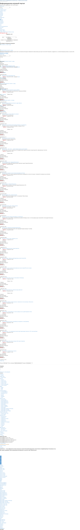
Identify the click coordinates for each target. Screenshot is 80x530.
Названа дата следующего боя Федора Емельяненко (11, 227)
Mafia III (1, 487)
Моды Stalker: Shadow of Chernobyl (6, 500)
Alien (1, 518)
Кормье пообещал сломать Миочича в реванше (10, 113)
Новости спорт (4, 53)
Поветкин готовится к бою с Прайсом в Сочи (10, 238)
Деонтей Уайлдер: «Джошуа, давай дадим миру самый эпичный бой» (14, 258)
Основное (1, 466)
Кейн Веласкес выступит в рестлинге (8, 138)
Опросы (1, 526)
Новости (1, 470)
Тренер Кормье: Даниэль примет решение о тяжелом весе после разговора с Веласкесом (17, 301)
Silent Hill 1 (2, 516)
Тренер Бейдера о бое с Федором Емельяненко (10, 162)
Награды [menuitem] (1, 14)
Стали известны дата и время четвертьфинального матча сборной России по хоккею (16, 268)
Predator (1, 517)
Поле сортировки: (11, 363)
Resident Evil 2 (2, 512)
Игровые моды (2, 490)
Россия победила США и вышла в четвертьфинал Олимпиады (13, 277)
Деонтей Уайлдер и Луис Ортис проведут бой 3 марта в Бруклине (13, 341)
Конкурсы (1, 523)
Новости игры (2, 472)
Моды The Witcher (3, 497)
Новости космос (3, 473)
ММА (1, 480)
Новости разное (3, 477)
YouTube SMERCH (3, 482)
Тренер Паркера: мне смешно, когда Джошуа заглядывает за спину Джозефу (15, 321)
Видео (1, 478)
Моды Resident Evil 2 (3, 493)
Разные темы (2, 469)
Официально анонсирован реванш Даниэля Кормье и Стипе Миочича (14, 124)
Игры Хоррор (2, 506)
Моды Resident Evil (3, 492)
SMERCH (4, 66)
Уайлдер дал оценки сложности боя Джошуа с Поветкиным (12, 216)
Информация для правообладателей (8, 75)
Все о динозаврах (3, 522)
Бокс (1, 481)
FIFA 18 (1, 486)
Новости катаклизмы (3, 476)
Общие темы (2, 468)
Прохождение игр (3, 485)
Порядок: (24, 363)
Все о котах (2, 521)
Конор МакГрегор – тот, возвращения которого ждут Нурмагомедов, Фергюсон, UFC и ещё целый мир (19, 331)
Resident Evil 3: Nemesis (4, 513)
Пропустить (2, 6)
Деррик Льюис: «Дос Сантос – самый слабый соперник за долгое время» (14, 148)
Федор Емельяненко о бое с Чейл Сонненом (10, 205)
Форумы (1, 465)
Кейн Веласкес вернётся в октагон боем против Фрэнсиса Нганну (13, 173)
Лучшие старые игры (3, 503)
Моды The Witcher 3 (3, 498)
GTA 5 (1, 489)
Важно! (18, 66)
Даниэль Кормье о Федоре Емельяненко (9, 183)
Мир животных (2, 519)
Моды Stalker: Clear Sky (4, 501)
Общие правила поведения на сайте (8, 65)
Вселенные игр (2, 507)
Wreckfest (1, 488)
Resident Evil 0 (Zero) (3, 510)
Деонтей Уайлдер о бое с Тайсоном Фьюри (9, 194)
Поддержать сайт (4, 33)
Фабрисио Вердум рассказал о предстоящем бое (10, 248)
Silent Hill (1, 515)
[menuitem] (3, 9)
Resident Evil (2, 509)
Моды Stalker (2, 499)
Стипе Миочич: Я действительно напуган (9, 350)
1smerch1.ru (2, 528)
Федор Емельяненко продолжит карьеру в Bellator (10, 89)
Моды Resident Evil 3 (3, 495)
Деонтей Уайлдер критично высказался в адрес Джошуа (12, 103)
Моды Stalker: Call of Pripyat (4, 502)
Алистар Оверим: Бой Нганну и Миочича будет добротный (12, 289)
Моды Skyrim (2, 496)
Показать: (2, 363)
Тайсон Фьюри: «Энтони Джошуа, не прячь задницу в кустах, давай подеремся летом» (17, 311)
